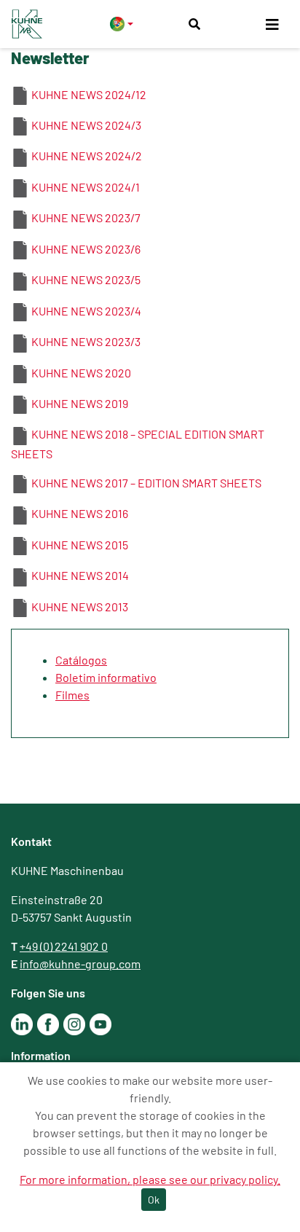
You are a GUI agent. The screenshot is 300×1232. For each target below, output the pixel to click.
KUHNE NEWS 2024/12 (88, 94)
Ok (153, 1199)
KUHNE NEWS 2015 (79, 545)
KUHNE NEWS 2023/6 (86, 249)
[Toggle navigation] (272, 24)
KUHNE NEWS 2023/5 (86, 279)
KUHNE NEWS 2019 (79, 403)
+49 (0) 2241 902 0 (64, 946)
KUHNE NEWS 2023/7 (86, 217)
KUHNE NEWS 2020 (81, 373)
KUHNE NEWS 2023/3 (86, 341)
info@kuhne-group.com (80, 963)
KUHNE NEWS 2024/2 (86, 155)
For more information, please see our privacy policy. (150, 1179)
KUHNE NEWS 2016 (79, 513)
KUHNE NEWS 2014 (80, 575)
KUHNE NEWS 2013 (79, 606)
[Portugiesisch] (121, 24)
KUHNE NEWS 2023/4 (86, 311)
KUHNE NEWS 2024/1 (85, 187)
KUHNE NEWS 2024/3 (86, 125)
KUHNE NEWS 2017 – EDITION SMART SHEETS (146, 483)
